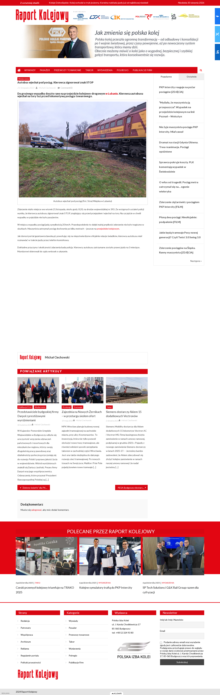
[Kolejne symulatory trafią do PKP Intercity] (110, 556)
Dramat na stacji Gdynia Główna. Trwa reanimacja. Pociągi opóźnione (178, 147)
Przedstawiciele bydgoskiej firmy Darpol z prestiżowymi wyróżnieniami (38, 416)
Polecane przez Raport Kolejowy (111, 531)
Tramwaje (78, 407)
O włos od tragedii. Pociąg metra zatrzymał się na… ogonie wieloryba (178, 187)
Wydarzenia (105, 70)
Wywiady (30, 70)
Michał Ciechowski (47, 88)
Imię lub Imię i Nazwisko (171, 619)
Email (162, 630)
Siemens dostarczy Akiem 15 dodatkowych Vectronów (123, 414)
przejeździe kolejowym (108, 228)
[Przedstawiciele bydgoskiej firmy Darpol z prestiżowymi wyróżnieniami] (38, 390)
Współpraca (27, 634)
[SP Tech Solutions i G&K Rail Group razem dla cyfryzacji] (173, 556)
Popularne (166, 76)
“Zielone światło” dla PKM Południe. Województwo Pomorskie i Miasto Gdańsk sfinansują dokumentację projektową (36, 487)
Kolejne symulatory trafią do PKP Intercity (105, 587)
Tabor (89, 70)
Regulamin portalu (30, 655)
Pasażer (45, 70)
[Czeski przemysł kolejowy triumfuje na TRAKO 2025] (46, 556)
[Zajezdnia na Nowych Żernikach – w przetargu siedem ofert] (82, 390)
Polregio (123, 70)
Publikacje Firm (142, 70)
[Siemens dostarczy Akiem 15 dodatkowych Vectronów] (127, 390)
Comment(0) (66, 88)
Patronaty (26, 627)
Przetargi (67, 407)
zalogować (36, 509)
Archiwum (26, 641)
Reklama (25, 648)
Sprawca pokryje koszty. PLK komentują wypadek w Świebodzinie (176, 167)
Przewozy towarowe (67, 70)
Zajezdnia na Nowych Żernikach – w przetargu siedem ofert (82, 414)
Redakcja (25, 620)
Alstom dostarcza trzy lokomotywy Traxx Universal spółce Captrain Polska (86, 4)
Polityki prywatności (31, 662)
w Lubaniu (111, 93)
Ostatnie (191, 76)
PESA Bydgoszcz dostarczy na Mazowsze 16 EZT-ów (133, 487)
